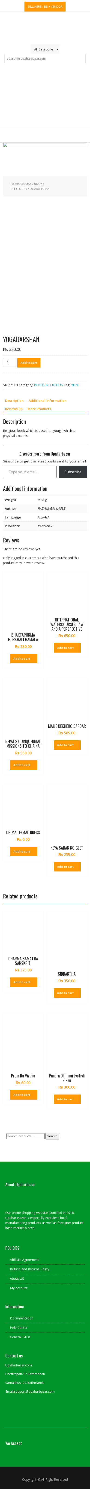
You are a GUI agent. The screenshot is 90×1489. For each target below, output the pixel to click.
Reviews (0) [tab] (13, 409)
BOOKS (26, 184)
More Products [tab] (39, 409)
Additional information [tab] (47, 400)
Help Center (18, 1327)
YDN (74, 385)
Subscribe (72, 471)
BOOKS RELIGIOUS (48, 385)
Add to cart (29, 363)
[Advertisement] (45, 96)
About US (17, 1278)
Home (15, 184)
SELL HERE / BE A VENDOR (45, 6)
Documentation (21, 1318)
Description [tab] (14, 400)
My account (18, 1288)
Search (52, 1136)
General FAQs (20, 1337)
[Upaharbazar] (45, 146)
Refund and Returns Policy (29, 1269)
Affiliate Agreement (24, 1259)
